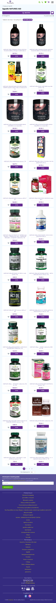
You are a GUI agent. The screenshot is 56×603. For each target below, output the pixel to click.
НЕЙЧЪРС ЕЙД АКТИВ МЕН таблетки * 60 (41, 420)
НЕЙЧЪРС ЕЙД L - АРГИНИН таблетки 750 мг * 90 (15, 384)
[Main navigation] (52, 2)
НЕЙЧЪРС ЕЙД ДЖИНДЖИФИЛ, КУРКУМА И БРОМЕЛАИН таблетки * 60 (15, 347)
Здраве (28, 552)
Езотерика (28, 530)
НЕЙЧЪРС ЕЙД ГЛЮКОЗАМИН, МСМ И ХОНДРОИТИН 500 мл (41, 236)
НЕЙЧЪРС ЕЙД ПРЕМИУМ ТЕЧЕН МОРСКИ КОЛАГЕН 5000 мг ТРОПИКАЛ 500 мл (41, 50)
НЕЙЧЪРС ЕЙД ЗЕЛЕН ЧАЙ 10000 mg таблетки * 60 (41, 87)
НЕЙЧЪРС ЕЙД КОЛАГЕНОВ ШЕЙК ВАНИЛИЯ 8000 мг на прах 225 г (15, 125)
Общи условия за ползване (28, 502)
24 (31, 472)
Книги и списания (28, 559)
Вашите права (28, 512)
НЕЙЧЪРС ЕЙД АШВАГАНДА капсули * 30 (15, 161)
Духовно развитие (28, 527)
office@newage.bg (30, 583)
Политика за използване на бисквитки (28, 507)
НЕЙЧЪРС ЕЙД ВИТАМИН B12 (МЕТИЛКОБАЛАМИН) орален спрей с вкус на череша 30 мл (15, 88)
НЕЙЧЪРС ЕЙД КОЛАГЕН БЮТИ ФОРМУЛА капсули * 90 (41, 384)
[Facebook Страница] (25, 596)
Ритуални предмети (28, 549)
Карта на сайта (28, 522)
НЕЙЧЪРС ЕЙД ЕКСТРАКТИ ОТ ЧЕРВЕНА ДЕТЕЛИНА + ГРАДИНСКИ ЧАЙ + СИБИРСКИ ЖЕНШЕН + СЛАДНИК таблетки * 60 (15, 236)
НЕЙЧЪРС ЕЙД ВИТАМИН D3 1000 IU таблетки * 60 (15, 274)
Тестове (28, 537)
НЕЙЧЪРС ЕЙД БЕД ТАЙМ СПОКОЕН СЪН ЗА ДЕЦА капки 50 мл (41, 162)
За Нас (28, 520)
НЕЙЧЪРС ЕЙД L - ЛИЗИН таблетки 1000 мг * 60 (41, 347)
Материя (28, 544)
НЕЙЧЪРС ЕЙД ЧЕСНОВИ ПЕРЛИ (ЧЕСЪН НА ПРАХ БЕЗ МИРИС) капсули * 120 (15, 421)
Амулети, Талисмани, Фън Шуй (28, 542)
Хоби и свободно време (28, 564)
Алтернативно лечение (28, 532)
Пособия (28, 557)
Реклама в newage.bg (28, 495)
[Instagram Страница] (29, 596)
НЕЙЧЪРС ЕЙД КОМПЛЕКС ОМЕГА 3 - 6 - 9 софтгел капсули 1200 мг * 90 (41, 458)
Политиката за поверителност (17, 480)
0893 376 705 (29, 581)
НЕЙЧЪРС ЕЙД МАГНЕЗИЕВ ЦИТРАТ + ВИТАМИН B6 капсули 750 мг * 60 (41, 274)
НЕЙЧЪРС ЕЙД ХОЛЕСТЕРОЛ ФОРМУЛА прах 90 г (41, 199)
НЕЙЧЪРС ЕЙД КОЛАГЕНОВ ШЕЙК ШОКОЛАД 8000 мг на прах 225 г (41, 125)
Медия (28, 534)
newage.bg (10, 599)
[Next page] (32, 468)
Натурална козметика (28, 554)
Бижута (28, 547)
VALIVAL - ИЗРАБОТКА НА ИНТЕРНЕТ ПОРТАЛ (28, 517)
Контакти (28, 525)
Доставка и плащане (28, 497)
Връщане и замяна (28, 500)
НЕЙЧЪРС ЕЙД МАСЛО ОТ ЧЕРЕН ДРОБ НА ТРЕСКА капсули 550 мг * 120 (41, 311)
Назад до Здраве (7, 6)
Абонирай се (7, 487)
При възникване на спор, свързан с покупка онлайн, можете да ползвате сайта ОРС (28, 510)
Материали (28, 569)
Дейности (28, 571)
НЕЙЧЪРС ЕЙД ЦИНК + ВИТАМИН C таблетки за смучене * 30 (15, 458)
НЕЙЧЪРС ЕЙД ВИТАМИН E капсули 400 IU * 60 (15, 199)
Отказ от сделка (28, 515)
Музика (28, 567)
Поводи (28, 562)
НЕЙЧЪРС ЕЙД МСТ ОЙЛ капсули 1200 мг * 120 (15, 311)
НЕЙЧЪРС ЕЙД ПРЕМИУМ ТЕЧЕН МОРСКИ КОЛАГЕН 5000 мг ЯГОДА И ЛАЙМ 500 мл (14, 50)
